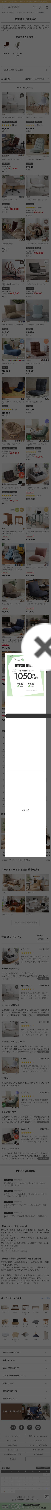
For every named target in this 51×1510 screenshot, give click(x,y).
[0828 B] (25, 675)
